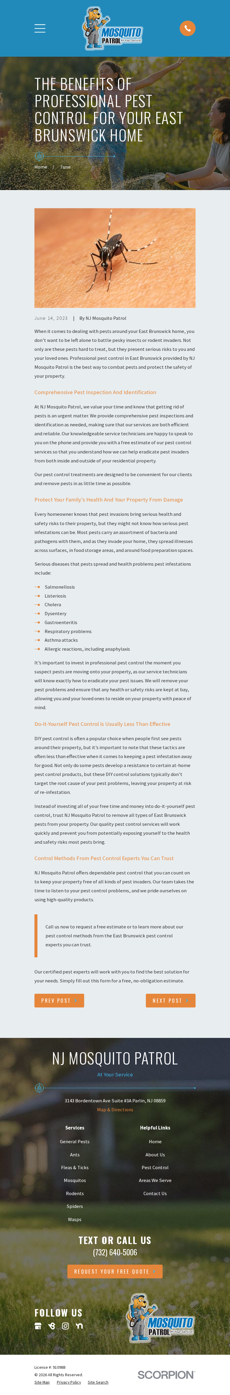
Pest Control (155, 1167)
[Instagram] (65, 1326)
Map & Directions (115, 1110)
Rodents (75, 1193)
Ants (75, 1155)
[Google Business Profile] (37, 1326)
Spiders (74, 1206)
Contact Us (155, 1193)
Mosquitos (75, 1180)
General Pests (75, 1141)
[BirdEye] (51, 1326)
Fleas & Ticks (75, 1167)
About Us (155, 1155)
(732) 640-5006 (115, 1251)
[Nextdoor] (79, 1326)
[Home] (112, 28)
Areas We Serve (155, 1180)
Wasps (74, 1219)
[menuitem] (42, 1382)
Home (155, 1141)
